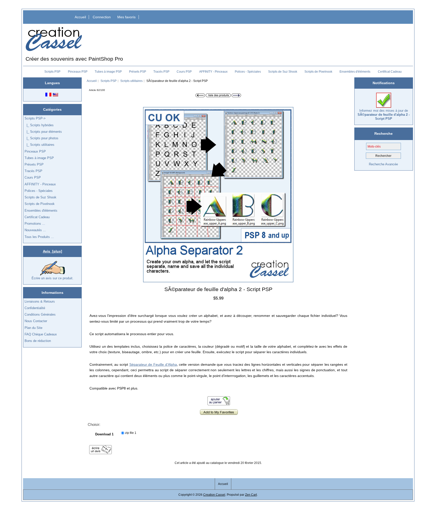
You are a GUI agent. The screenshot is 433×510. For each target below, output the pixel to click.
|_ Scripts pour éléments (43, 132)
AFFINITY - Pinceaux (213, 71)
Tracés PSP (161, 71)
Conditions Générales (40, 314)
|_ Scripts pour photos (41, 138)
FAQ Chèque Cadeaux (41, 334)
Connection (102, 17)
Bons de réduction (38, 341)
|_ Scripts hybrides (39, 125)
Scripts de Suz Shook (282, 71)
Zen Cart (251, 494)
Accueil (80, 17)
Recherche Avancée (383, 164)
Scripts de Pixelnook (318, 71)
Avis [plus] (52, 251)
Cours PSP (184, 71)
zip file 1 (130, 432)
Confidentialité (35, 308)
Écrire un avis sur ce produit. (52, 278)
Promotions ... (35, 223)
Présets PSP (137, 71)
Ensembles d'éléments (355, 71)
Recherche (383, 134)
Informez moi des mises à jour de (384, 114)
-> (35, 118)
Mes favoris (126, 17)
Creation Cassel (214, 494)
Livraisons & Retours (40, 301)
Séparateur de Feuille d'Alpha (153, 364)
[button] (289, 111)
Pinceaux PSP (77, 71)
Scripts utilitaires (131, 80)
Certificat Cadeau (390, 71)
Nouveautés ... (35, 230)
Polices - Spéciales (248, 71)
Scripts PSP (108, 80)
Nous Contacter (36, 321)
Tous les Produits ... (39, 237)
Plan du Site (33, 328)
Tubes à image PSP (108, 71)
